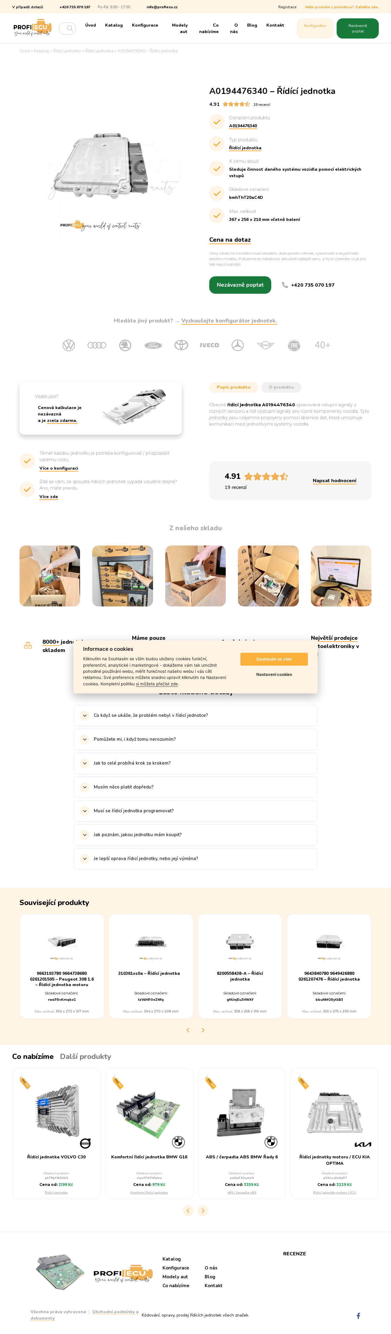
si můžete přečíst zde (157, 683)
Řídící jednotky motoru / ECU (334, 1193)
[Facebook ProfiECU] (358, 1316)
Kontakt (275, 25)
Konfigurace (145, 25)
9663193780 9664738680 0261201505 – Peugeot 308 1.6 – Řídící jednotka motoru (62, 979)
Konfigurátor (315, 25)
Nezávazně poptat (358, 28)
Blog (252, 25)
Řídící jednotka (56, 1193)
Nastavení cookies (274, 674)
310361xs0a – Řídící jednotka (149, 974)
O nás (234, 28)
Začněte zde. (367, 7)
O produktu (281, 387)
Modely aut (180, 28)
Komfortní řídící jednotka (149, 1193)
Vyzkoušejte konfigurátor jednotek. (229, 320)
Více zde (48, 497)
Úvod (90, 25)
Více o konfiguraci (58, 468)
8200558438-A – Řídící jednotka (240, 976)
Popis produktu (233, 387)
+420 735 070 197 (75, 7)
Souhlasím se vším (274, 659)
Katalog (114, 25)
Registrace (287, 7)
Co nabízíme (209, 28)
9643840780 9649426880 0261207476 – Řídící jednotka (329, 976)
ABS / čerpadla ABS (241, 1193)
